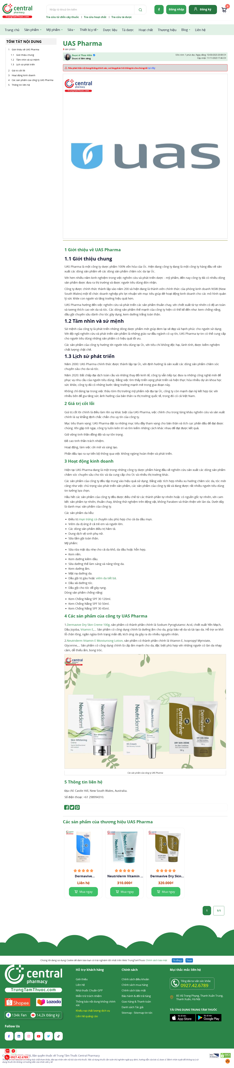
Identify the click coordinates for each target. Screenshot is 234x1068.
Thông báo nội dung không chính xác (95, 1003)
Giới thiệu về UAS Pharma (25, 49)
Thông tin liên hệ (21, 84)
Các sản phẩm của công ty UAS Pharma (33, 80)
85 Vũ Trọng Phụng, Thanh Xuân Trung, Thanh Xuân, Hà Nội (199, 997)
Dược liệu (110, 30)
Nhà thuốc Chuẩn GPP (89, 990)
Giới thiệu (82, 979)
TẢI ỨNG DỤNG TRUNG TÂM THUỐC (193, 1009)
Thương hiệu (167, 30)
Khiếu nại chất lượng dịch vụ (93, 1010)
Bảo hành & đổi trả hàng (136, 996)
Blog (184, 30)
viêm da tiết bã (106, 578)
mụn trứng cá (88, 519)
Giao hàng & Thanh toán (136, 1001)
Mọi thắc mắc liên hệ (185, 970)
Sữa (70, 30)
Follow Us (12, 1026)
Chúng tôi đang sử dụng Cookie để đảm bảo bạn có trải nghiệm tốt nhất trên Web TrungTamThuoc (103, 960)
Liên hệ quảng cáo (87, 1016)
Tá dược (128, 30)
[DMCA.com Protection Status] (225, 1056)
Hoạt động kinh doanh (24, 75)
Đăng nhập (176, 9)
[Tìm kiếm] (139, 9)
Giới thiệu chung (25, 54)
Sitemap (127, 1012)
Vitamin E (87, 629)
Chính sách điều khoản (135, 979)
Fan (19, 1015)
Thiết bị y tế (88, 30)
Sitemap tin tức (143, 1012)
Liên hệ (200, 30)
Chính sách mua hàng (135, 985)
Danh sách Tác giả (132, 1007)
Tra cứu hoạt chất (95, 17)
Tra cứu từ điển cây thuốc (62, 17)
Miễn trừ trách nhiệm (89, 996)
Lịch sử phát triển (25, 64)
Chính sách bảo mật (156, 960)
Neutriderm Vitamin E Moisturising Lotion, (95, 640)
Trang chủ (12, 30)
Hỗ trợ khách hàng (90, 970)
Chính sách (130, 970)
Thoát (189, 960)
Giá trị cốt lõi (18, 70)
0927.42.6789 (194, 985)
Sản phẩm (31, 30)
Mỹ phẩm (53, 30)
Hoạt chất (146, 30)
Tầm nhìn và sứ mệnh (27, 59)
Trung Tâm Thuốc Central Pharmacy (78, 1055)
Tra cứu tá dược (121, 17)
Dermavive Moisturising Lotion (83, 876)
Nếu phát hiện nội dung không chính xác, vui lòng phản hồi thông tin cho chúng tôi (111, 67)
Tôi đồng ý (177, 960)
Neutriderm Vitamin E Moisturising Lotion (124, 876)
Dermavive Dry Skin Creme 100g (88, 625)
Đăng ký (205, 9)
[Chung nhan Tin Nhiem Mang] (214, 1056)
